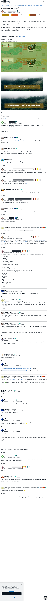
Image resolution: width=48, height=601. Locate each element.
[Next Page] (44, 119)
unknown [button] (6, 290)
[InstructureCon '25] (35, 169)
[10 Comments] (15, 476)
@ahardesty (17, 140)
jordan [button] (5, 11)
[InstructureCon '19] (41, 169)
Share (3, 112)
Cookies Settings (11, 597)
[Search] (44, 1)
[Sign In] (46, 1)
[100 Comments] (17, 11)
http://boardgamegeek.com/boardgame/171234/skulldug (14, 370)
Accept (11, 593)
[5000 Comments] (45, 227)
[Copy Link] (19, 12)
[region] (11, 591)
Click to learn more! (22, 36)
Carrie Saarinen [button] (7, 251)
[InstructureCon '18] (39, 199)
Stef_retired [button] (7, 299)
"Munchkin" (21, 379)
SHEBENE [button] (6, 476)
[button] (2, 11)
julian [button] (5, 338)
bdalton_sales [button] (7, 189)
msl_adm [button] (6, 122)
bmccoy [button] (6, 159)
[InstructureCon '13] (27, 251)
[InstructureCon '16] (39, 169)
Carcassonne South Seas (21, 241)
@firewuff (4, 302)
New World (3, 241)
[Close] (21, 584)
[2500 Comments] (20, 299)
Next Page (24, 497)
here (27, 183)
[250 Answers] (42, 227)
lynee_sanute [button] (7, 409)
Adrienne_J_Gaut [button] (8, 312)
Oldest (6, 119)
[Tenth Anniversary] (15, 137)
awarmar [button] (6, 137)
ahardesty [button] (6, 148)
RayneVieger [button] (7, 399)
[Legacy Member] (40, 227)
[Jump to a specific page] (46, 119)
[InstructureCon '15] (37, 169)
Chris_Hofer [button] (7, 227)
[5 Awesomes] (44, 227)
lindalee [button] (6, 199)
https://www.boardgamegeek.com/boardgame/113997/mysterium (16, 368)
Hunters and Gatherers (40, 240)
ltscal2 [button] (5, 390)
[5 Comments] (16, 122)
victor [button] (5, 354)
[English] (7, 1)
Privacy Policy (11, 591)
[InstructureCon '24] (34, 169)
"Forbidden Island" (14, 379)
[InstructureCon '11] (29, 251)
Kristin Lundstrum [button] (8, 169)
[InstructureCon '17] (37, 199)
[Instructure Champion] (39, 227)
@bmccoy (25, 140)
